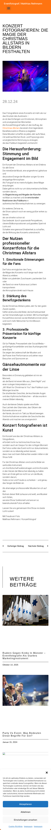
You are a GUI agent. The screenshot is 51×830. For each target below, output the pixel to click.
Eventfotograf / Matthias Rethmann (23, 3)
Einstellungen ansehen (25, 819)
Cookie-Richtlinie (16, 826)
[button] (46, 772)
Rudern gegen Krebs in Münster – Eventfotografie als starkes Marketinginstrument (24, 656)
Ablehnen (25, 812)
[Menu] (8, 8)
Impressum (28, 826)
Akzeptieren (25, 804)
